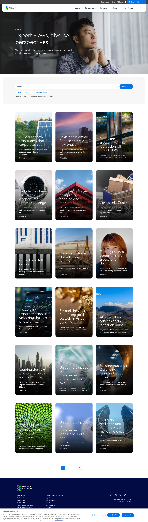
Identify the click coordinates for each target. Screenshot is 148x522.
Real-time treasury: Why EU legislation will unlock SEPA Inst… (113, 145)
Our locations (50, 505)
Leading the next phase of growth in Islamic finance (33, 374)
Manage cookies (99, 515)
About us (77, 8)
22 (80, 468)
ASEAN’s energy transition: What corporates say (32, 141)
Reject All (113, 515)
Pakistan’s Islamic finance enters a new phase (73, 141)
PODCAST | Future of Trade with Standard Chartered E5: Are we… (33, 433)
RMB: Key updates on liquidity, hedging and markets (73, 197)
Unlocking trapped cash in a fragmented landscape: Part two (74, 375)
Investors (103, 8)
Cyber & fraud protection (54, 495)
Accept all (128, 515)
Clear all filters (41, 92)
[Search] (140, 8)
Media (123, 8)
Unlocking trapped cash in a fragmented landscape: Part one (74, 430)
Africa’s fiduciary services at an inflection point (112, 321)
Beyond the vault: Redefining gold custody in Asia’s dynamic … (73, 317)
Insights (114, 8)
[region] (74, 515)
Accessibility (21, 495)
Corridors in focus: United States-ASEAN (73, 257)
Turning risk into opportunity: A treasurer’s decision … (112, 258)
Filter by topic (22, 92)
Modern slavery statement (25, 505)
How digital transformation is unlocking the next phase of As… (33, 316)
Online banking (135, 2)
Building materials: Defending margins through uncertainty (114, 371)
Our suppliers (50, 500)
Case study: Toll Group (31, 262)
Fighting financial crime (53, 498)
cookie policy (59, 520)
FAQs (48, 503)
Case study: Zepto (113, 203)
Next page (131, 468)
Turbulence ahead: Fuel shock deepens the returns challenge (33, 197)
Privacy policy (21, 503)
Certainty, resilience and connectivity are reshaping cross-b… (112, 428)
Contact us (105, 2)
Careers (131, 8)
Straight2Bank (119, 2)
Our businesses (90, 8)
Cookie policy (21, 498)
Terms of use (21, 500)
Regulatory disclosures (24, 507)
